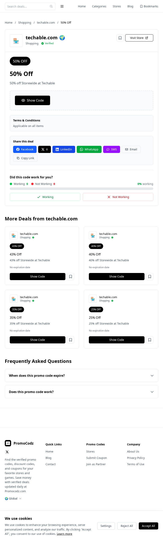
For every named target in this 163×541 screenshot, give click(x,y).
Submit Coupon (96, 458)
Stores (117, 6)
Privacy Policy (136, 458)
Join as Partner (96, 464)
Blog (130, 6)
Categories (99, 6)
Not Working (121, 197)
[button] (70, 276)
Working (47, 197)
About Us (133, 451)
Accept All (148, 526)
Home (82, 6)
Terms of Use (135, 464)
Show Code (35, 100)
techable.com (46, 22)
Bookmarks (151, 6)
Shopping (24, 22)
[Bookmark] (120, 37)
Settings (106, 526)
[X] (7, 452)
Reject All (127, 526)
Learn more (64, 534)
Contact (51, 464)
